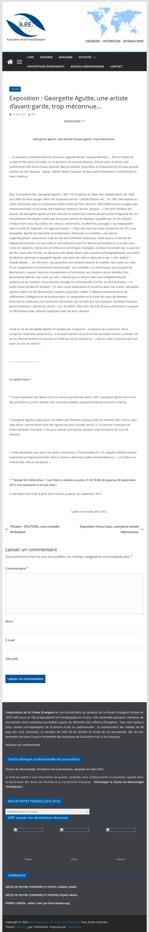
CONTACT (116, 66)
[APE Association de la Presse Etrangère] (10, 61)
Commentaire (16, 568)
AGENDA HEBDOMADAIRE (87, 66)
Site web (11, 659)
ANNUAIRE (66, 57)
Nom (9, 621)
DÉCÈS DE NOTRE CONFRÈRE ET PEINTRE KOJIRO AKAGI (41, 895)
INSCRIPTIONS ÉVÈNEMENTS (45, 66)
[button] (94, 57)
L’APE (30, 57)
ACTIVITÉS (85, 57)
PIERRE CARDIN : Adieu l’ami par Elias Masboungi (37, 903)
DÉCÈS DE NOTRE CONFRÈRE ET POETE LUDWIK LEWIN (40, 887)
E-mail (9, 640)
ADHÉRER (46, 57)
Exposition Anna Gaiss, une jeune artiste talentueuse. (109, 529)
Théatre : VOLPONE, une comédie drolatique (34, 529)
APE (33, 114)
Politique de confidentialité (22, 745)
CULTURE (15, 89)
